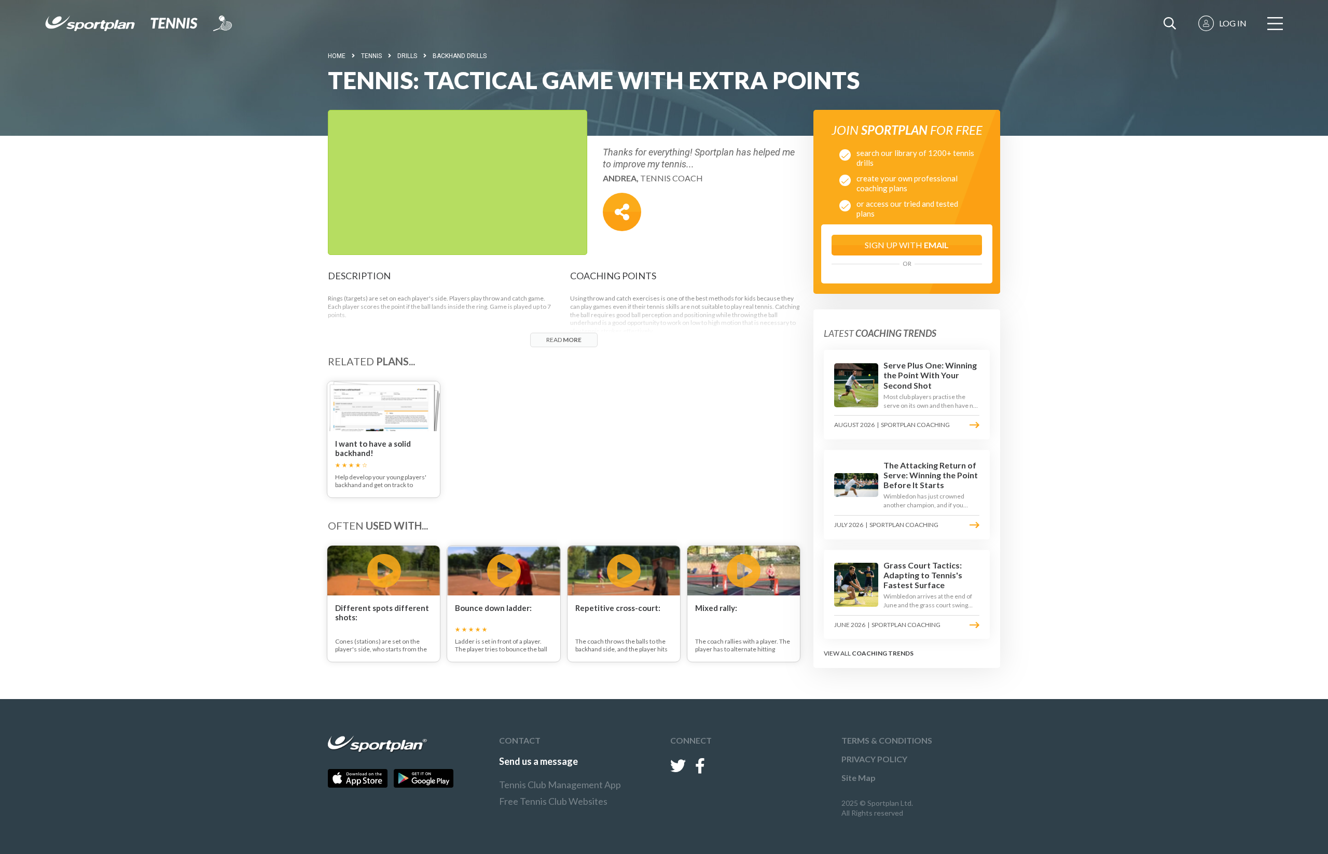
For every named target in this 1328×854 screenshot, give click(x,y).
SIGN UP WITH (907, 245)
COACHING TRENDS (883, 653)
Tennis (371, 56)
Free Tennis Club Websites (553, 801)
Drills (407, 56)
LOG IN (1233, 23)
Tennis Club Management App (560, 784)
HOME (336, 56)
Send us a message (538, 761)
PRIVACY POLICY (874, 759)
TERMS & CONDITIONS (886, 740)
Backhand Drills (460, 56)
